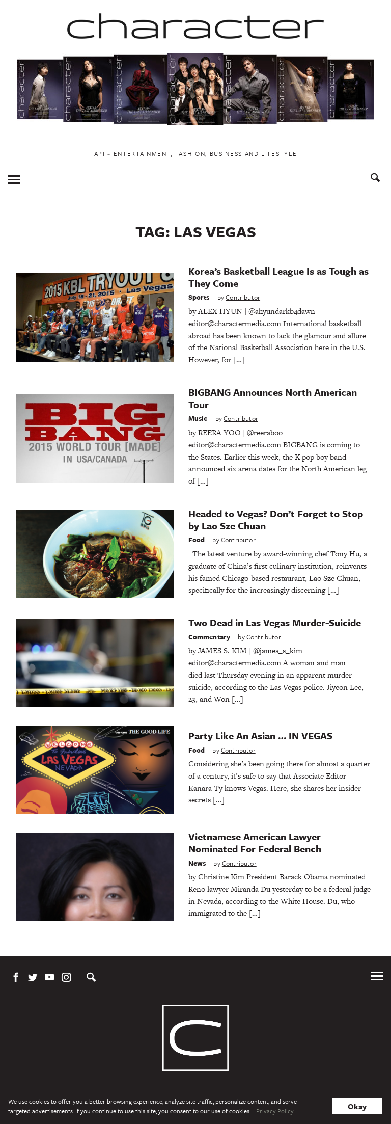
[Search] (375, 179)
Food (196, 539)
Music (198, 418)
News (197, 863)
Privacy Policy (275, 1110)
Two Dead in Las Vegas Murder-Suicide (274, 622)
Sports (199, 297)
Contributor (243, 297)
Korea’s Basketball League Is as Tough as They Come (278, 277)
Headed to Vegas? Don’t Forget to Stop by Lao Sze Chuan (275, 519)
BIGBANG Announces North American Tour (272, 398)
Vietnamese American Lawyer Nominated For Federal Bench (254, 842)
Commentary (209, 637)
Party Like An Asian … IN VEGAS (260, 735)
